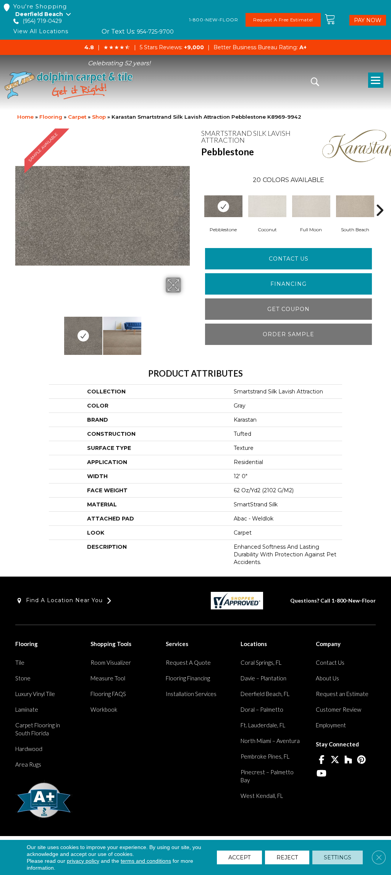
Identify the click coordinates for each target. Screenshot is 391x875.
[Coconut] (267, 206)
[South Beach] (355, 206)
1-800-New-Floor (353, 600)
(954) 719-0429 (42, 21)
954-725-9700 (155, 31)
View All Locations (40, 31)
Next (186, 332)
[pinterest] (361, 760)
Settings (337, 857)
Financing (288, 283)
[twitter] (334, 760)
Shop (99, 117)
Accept (239, 857)
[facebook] (321, 760)
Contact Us (289, 258)
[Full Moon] (311, 206)
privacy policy (83, 861)
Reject (287, 857)
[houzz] (348, 760)
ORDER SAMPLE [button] (288, 334)
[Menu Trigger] (375, 80)
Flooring (50, 117)
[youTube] (321, 774)
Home (25, 117)
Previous (19, 332)
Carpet (77, 117)
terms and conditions (146, 861)
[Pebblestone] (223, 206)
